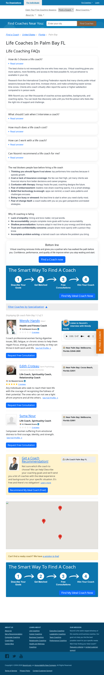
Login (97, 2)
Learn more (46, 482)
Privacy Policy (25, 670)
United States (28, 34)
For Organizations (13, 2)
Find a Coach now (52, 259)
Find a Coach (12, 34)
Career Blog (9, 644)
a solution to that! (51, 556)
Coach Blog (9, 640)
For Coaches (86, 2)
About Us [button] (30, 15)
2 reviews (22, 384)
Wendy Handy (30, 321)
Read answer (17, 63)
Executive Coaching (57, 630)
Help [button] (40, 15)
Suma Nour (28, 416)
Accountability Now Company (45, 665)
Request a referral (76, 647)
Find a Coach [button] (65, 9)
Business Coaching (36, 637)
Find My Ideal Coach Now (77, 296)
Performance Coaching (58, 640)
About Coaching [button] (83, 9)
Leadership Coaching (58, 634)
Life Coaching (34, 630)
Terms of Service (11, 670)
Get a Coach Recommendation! (35, 459)
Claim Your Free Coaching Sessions (40, 9)
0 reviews (35, 332)
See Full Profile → (43, 348)
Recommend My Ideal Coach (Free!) (28, 490)
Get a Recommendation (13, 634)
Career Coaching (35, 634)
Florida (41, 34)
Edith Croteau (29, 366)
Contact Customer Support (42, 670)
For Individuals (33, 2)
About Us (8, 630)
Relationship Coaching (37, 640)
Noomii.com (27, 665)
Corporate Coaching (12, 637)
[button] (38, 329)
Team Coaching (55, 637)
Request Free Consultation (21, 355)
